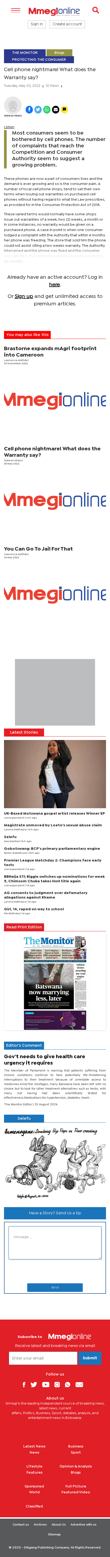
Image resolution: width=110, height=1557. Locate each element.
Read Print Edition (24, 927)
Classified (34, 1506)
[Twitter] (35, 1384)
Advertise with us (83, 1524)
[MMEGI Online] (55, 11)
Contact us (21, 1524)
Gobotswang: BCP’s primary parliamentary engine (52, 848)
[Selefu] (55, 1163)
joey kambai (11, 841)
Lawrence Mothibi (16, 360)
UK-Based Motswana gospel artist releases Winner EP (54, 813)
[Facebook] (26, 1384)
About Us (59, 1524)
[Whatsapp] (69, 1384)
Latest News (34, 1446)
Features (34, 1472)
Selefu (10, 837)
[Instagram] (59, 1384)
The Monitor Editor (18, 1104)
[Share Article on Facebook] (29, 110)
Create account (67, 24)
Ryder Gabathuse (16, 853)
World (34, 1492)
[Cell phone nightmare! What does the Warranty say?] (55, 501)
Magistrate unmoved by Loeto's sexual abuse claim (53, 825)
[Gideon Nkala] (13, 105)
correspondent (14, 818)
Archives (40, 1524)
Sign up (24, 296)
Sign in (37, 24)
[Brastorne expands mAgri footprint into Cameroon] (55, 401)
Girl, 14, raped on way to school (34, 909)
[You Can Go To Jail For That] (55, 595)
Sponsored (34, 1486)
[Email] (81, 1384)
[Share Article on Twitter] (38, 110)
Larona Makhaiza (15, 829)
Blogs (59, 52)
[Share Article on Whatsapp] (46, 110)
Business (75, 1446)
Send (55, 1287)
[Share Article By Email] (55, 110)
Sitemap (54, 1534)
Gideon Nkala (13, 116)
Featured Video (75, 1492)
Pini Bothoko (12, 913)
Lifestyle (34, 1466)
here (54, 284)
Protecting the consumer (39, 59)
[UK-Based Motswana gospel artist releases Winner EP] (55, 774)
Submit (90, 1358)
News (34, 1452)
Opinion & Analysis (76, 1466)
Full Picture (75, 1486)
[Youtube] (47, 1384)
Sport (76, 1452)
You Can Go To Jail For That (38, 549)
